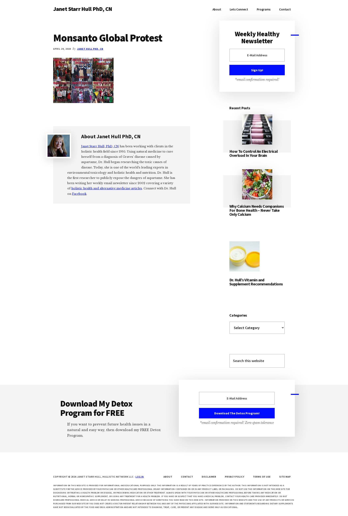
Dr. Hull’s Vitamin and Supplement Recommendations (256, 281)
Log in (140, 476)
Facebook (79, 194)
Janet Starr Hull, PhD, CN (100, 146)
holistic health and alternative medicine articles (106, 188)
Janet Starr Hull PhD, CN (82, 8)
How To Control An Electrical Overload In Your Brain (253, 153)
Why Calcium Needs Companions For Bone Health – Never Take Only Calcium (256, 210)
